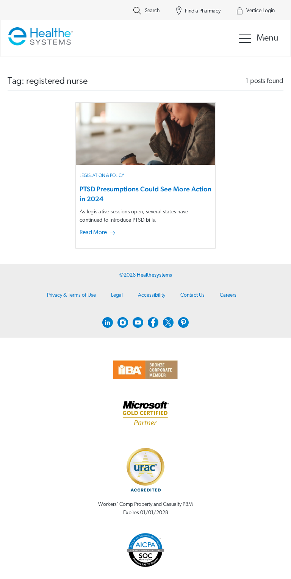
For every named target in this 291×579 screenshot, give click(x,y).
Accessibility (151, 295)
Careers (228, 295)
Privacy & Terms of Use (71, 295)
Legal (117, 295)
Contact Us (192, 295)
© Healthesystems (145, 275)
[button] (99, 233)
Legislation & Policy (102, 176)
